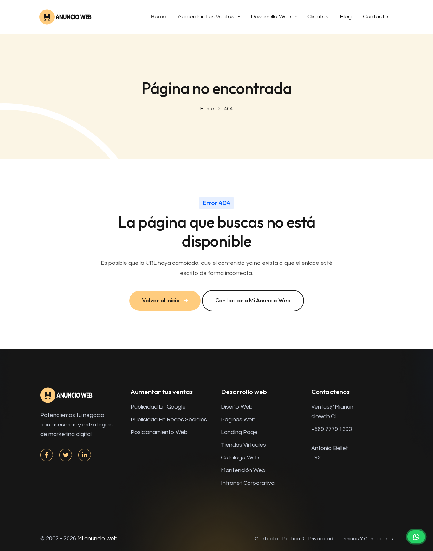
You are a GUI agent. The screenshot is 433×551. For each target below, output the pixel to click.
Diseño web (237, 407)
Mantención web (243, 470)
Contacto (375, 17)
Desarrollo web (271, 17)
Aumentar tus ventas (206, 17)
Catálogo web (240, 458)
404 (228, 108)
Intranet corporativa (248, 483)
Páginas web (238, 420)
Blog (346, 17)
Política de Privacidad (307, 538)
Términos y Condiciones (365, 538)
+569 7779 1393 (331, 429)
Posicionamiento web (159, 432)
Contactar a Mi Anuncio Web (253, 300)
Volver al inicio (161, 300)
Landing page (239, 432)
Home (158, 17)
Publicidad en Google (158, 407)
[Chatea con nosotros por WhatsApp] (416, 536)
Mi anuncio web (97, 538)
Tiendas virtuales (243, 445)
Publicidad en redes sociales (169, 420)
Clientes (317, 17)
